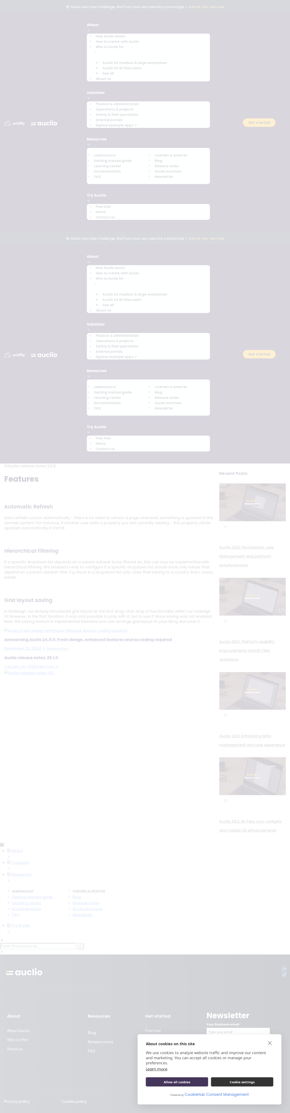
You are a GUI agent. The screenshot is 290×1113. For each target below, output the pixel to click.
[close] (270, 1042)
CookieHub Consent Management (216, 1094)
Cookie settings (242, 1082)
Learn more (156, 1069)
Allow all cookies (177, 1082)
